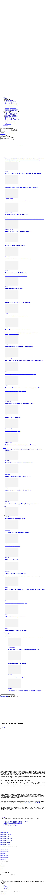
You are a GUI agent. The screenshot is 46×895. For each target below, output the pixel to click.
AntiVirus (9, 391)
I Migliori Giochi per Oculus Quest (16, 677)
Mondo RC (32, 333)
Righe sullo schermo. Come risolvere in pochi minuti (18, 490)
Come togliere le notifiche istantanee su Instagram (12, 823)
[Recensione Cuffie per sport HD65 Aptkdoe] (11, 269)
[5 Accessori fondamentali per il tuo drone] (11, 613)
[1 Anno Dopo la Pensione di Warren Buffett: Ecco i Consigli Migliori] (11, 370)
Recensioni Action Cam (11, 217)
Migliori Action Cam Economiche (11, 118)
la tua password (14, 130)
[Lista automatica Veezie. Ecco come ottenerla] (11, 312)
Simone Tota (2, 727)
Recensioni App (19, 217)
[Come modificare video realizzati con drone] (11, 627)
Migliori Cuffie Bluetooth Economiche (12, 119)
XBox (42, 637)
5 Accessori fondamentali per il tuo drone (15, 616)
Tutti (6, 158)
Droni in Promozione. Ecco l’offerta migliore (16, 603)
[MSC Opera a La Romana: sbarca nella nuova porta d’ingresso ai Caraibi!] (11, 183)
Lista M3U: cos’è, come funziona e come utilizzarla (17, 329)
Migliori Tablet (3, 853)
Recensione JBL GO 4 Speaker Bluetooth (15, 245)
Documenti (16, 276)
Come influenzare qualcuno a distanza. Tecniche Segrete (19, 346)
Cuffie (6, 634)
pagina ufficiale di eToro (39, 802)
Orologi (4, 506)
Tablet (25, 391)
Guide (4, 274)
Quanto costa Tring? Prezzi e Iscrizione (10, 825)
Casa (13, 276)
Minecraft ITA (19, 637)
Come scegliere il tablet (9, 102)
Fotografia (20, 276)
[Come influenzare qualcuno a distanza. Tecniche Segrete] (11, 343)
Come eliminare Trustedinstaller (13, 417)
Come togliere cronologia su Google (14, 288)
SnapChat (26, 449)
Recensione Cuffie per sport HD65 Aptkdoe (15, 272)
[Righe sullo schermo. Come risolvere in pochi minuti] (11, 486)
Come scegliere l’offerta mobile (11, 110)
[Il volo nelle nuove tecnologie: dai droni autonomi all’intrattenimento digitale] (11, 356)
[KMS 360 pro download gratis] (11, 427)
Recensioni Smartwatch (30, 219)
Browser (12, 391)
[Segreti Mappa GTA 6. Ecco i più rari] (14, 659)
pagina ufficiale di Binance (26, 802)
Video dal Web (16, 334)
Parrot (23, 576)
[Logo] (9, 155)
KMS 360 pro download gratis (12, 431)
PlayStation (31, 637)
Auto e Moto (9, 276)
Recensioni (5, 216)
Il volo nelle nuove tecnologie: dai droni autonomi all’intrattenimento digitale (24, 360)
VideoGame (7, 635)
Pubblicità (5, 888)
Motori (35, 333)
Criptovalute (5, 696)
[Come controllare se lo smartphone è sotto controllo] (11, 473)
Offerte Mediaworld (23, 158)
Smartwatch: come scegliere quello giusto (15, 518)
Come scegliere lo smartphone (11, 103)
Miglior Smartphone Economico (11, 115)
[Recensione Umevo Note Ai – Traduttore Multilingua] (11, 228)
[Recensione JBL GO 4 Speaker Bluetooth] (11, 241)
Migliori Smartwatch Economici (11, 116)
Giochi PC (14, 637)
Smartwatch (7, 516)
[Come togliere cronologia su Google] (11, 285)
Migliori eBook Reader (9, 120)
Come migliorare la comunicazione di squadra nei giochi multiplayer (24, 690)
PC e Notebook (6, 390)
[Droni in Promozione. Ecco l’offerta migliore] (11, 599)
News (4, 331)
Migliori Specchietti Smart (10, 121)
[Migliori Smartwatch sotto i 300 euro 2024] (11, 570)
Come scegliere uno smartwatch (11, 104)
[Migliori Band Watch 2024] (11, 556)
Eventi (16, 333)
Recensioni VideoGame (39, 219)
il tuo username (14, 129)
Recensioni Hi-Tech (32, 217)
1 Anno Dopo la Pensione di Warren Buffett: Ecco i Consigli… (20, 374)
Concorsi (13, 333)
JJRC (18, 576)
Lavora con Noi (6, 887)
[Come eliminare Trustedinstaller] (11, 413)
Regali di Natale (8, 124)
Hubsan (15, 576)
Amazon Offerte (10, 158)
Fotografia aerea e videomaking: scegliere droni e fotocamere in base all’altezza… (25, 589)
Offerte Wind (11, 160)
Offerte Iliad (10, 159)
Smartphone (7, 474)
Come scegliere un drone (10, 106)
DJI (7, 576)
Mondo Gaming (27, 333)
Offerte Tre (35, 159)
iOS (9, 450)
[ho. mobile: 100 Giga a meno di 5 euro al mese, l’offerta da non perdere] (11, 211)
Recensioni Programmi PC (12, 219)
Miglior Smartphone (4, 855)
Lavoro (25, 276)
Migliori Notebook (4, 849)
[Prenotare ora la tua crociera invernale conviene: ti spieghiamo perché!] (11, 384)
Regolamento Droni (28, 576)
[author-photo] (3, 816)
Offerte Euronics (16, 158)
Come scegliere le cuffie (9, 105)
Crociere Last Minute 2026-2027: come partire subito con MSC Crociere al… (24, 173)
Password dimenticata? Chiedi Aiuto (7, 133)
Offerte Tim (30, 159)
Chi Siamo (5, 886)
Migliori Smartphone (9, 112)
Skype (23, 449)
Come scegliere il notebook (10, 101)
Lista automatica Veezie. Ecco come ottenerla (16, 316)
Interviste (22, 333)
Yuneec (38, 576)
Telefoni (4, 448)
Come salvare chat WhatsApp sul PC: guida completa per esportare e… (22, 503)
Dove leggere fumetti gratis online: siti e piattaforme (17, 302)
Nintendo (23, 637)
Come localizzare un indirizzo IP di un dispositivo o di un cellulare (15, 821)
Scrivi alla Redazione (7, 889)
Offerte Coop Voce (36, 158)
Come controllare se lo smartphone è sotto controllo (17, 476)
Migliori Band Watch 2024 (11, 559)
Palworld (27, 637)
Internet (15, 391)
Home (1, 696)
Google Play (19, 449)
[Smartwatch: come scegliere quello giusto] (11, 515)
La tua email (14, 137)
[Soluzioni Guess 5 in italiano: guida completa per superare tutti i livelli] (14, 646)
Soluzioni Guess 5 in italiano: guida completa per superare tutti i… (24, 649)
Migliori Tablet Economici (10, 114)
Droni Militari (11, 576)
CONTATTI (5, 125)
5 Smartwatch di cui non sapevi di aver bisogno (17, 532)
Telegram (32, 449)
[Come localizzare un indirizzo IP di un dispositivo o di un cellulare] (11, 400)
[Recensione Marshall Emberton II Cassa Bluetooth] (11, 255)
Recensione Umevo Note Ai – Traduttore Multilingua (18, 231)
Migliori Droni (3, 859)
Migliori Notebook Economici (11, 113)
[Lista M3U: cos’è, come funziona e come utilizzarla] (11, 326)
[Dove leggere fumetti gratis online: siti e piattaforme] (11, 298)
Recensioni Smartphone (21, 219)
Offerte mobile (30, 158)
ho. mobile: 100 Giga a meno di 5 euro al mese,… (17, 214)
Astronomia (9, 333)
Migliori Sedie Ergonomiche (10, 122)
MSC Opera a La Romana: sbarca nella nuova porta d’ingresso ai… (22, 187)
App (11, 449)
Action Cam (7, 633)
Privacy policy (3, 892)
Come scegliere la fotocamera (10, 108)
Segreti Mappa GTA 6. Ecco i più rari (17, 663)
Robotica (11, 334)
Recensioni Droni (25, 217)
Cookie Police (3, 893)
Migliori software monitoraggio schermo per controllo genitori (20, 444)
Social (6, 692)
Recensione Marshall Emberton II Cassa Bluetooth (17, 259)
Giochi (23, 276)
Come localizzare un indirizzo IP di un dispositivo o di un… (19, 403)
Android (8, 449)
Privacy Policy (3, 134)
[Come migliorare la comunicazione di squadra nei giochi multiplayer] (14, 687)
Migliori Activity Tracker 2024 (12, 546)
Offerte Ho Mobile (8, 212)
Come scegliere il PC (9, 100)
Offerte (4, 157)
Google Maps (14, 449)
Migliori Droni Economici (10, 117)
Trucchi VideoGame (37, 637)
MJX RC (20, 576)
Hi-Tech (18, 333)
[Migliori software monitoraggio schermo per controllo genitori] (11, 441)
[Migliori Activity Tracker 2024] (11, 542)
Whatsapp (36, 449)
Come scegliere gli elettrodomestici (11, 109)
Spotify (29, 449)
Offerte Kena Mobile (16, 159)
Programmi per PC (20, 391)
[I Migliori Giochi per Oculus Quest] (14, 673)
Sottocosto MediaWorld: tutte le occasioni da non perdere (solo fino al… (22, 201)
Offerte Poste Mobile (24, 159)
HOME (4, 97)
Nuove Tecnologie (8, 358)
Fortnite (10, 637)
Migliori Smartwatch (4, 857)
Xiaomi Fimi (34, 576)
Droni (4, 575)
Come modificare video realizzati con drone (15, 630)
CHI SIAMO (5, 98)
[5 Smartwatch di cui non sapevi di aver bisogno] (11, 528)
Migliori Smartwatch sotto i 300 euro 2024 (15, 573)
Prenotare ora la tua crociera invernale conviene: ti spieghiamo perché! (22, 387)
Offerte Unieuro (17, 160)
